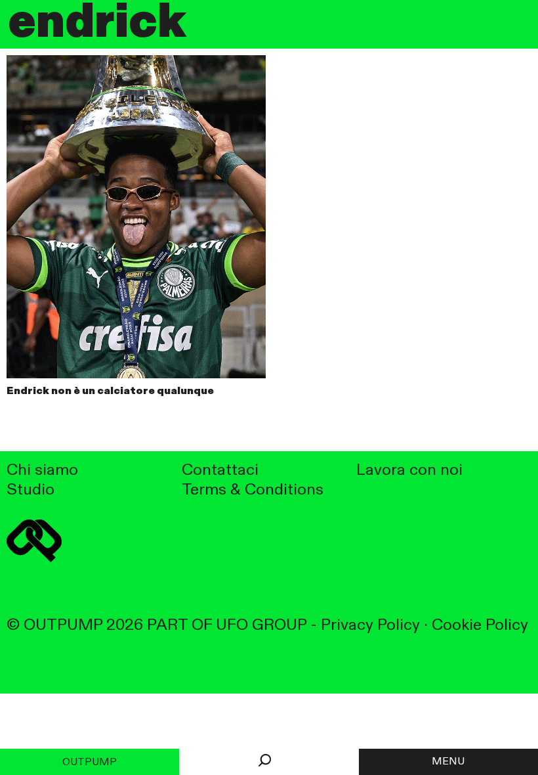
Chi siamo (42, 470)
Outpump (89, 762)
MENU (448, 762)
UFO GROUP (261, 625)
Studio (30, 490)
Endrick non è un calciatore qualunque (110, 391)
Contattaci (220, 470)
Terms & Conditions (252, 490)
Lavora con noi (409, 470)
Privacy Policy (370, 625)
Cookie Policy (480, 625)
